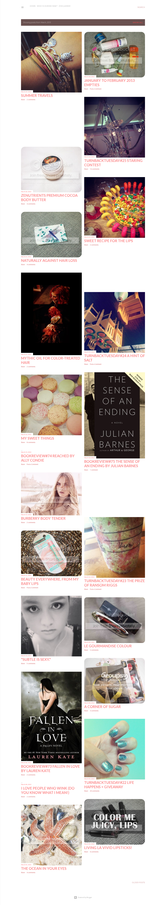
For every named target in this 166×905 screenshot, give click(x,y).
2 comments (31, 100)
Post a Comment (95, 89)
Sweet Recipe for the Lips (108, 241)
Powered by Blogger (85, 897)
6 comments (94, 852)
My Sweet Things (37, 438)
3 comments (94, 711)
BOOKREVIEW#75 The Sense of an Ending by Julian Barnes (112, 463)
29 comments (94, 791)
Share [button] (23, 100)
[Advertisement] (51, 124)
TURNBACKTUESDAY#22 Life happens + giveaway (109, 784)
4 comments (31, 204)
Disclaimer (64, 6)
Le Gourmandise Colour (108, 646)
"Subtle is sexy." (36, 659)
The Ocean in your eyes (43, 868)
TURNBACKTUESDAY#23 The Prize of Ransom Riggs (114, 582)
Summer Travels (37, 95)
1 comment (94, 470)
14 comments (94, 169)
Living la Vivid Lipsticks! (108, 847)
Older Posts (138, 882)
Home (33, 6)
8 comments (31, 442)
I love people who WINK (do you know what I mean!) (47, 790)
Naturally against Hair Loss (49, 260)
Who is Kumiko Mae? (47, 6)
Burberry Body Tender (43, 518)
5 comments (31, 663)
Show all (138, 22)
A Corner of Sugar (102, 706)
